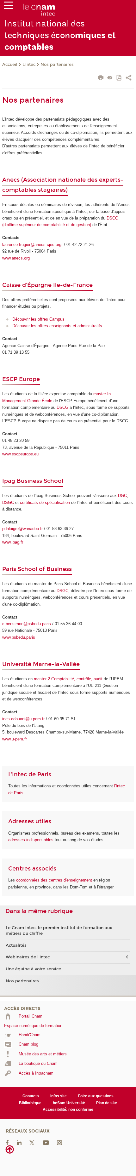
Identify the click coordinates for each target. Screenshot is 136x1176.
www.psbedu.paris (18, 637)
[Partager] (128, 78)
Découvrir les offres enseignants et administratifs (57, 325)
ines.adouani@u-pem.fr (23, 718)
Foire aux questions (96, 1096)
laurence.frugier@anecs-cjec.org (32, 244)
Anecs (11, 179)
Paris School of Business (37, 569)
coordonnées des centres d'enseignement (54, 880)
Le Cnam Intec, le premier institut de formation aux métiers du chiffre (59, 930)
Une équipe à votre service (33, 969)
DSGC (8, 502)
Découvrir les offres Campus (38, 319)
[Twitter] (32, 1142)
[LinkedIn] (19, 1142)
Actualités (16, 945)
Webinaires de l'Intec (28, 957)
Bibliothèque (30, 1103)
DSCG (62, 407)
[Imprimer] (100, 78)
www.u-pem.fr (14, 739)
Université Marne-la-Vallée (41, 664)
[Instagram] (59, 1142)
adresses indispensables (30, 839)
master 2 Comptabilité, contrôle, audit (68, 678)
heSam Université (69, 1103)
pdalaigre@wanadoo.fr (22, 528)
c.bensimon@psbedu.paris (26, 623)
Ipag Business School (32, 480)
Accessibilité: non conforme (68, 1109)
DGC (122, 495)
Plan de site (106, 1103)
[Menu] (8, 7)
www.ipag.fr (12, 542)
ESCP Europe (21, 379)
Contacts (30, 1096)
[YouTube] (45, 1142)
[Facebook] (7, 1142)
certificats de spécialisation (45, 502)
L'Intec (28, 64)
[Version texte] (110, 78)
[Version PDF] (119, 78)
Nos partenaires (57, 64)
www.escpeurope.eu (20, 454)
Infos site (58, 1096)
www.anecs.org (16, 258)
